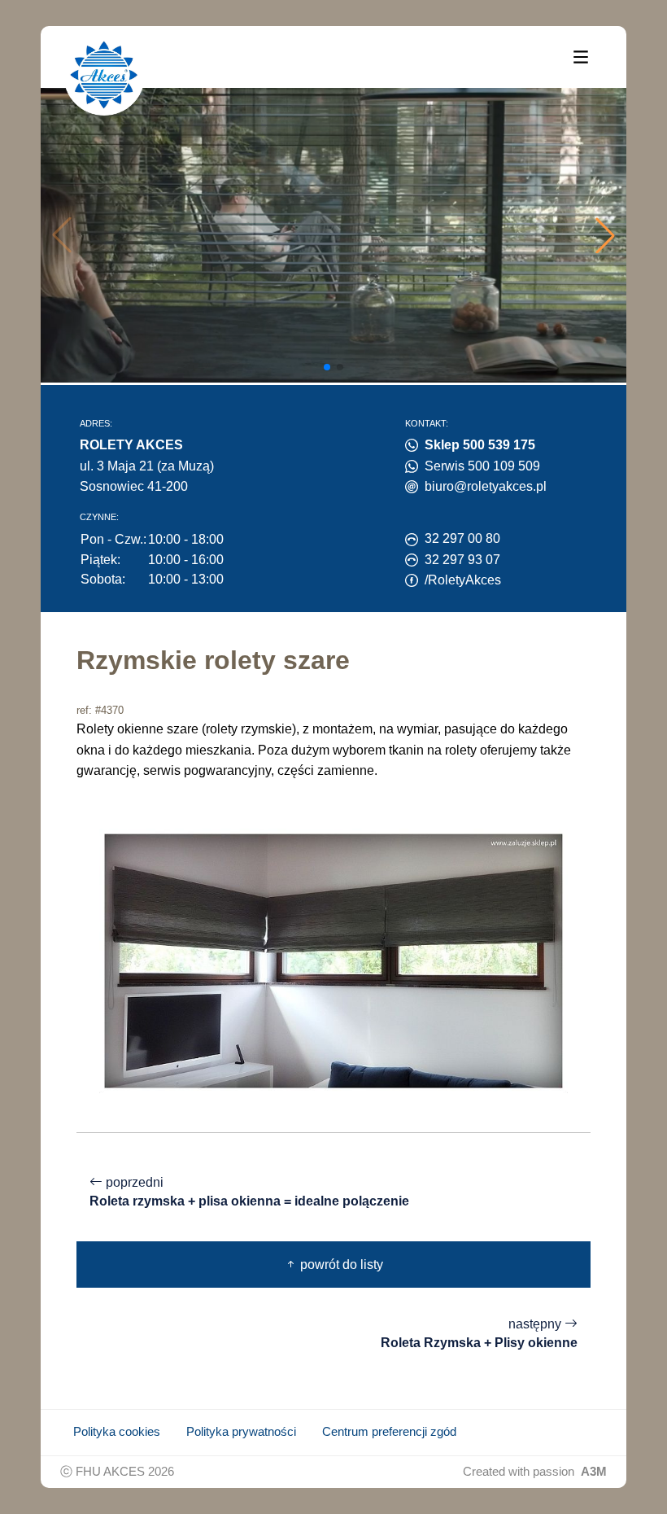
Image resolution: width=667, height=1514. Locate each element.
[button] (605, 235)
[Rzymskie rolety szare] (333, 960)
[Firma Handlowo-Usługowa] (104, 75)
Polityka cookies (116, 1431)
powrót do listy (340, 1264)
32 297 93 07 (462, 560)
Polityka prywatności (241, 1431)
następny (479, 1333)
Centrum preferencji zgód (389, 1431)
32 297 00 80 (462, 538)
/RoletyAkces (463, 580)
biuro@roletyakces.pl (486, 486)
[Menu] (581, 56)
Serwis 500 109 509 (482, 466)
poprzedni (249, 1191)
